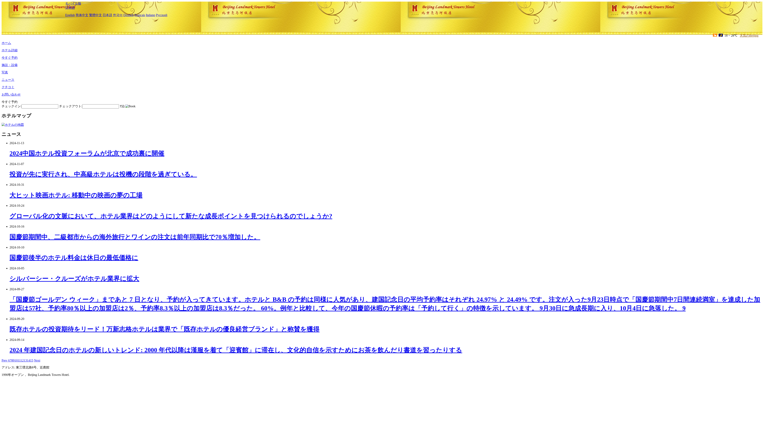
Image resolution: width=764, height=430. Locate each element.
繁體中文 (95, 15)
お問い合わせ (11, 94)
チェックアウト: (70, 106)
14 (28, 360)
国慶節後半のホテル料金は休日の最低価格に (74, 257)
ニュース (8, 79)
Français (139, 15)
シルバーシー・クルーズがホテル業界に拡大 (74, 278)
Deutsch (128, 15)
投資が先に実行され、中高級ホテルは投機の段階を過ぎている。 (103, 174)
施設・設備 (10, 65)
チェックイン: (11, 106)
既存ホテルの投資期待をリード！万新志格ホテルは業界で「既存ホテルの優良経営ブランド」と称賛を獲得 (165, 329)
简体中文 (82, 15)
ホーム (6, 43)
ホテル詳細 (10, 50)
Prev (5, 360)
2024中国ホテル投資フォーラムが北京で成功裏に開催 (87, 153)
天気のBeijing (749, 35)
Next (37, 360)
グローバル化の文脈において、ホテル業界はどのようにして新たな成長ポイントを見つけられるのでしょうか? (171, 216)
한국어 (118, 15)
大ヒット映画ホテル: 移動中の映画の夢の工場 (76, 195)
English (70, 15)
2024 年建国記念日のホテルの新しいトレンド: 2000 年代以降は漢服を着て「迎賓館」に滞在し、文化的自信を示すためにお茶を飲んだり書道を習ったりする (236, 350)
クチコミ (8, 87)
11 (19, 360)
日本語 (70, 7)
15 (31, 360)
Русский (161, 15)
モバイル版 (73, 3)
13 (25, 360)
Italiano (150, 15)
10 (16, 360)
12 (22, 360)
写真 (5, 72)
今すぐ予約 (10, 57)
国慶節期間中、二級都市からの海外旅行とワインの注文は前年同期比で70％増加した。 (135, 236)
